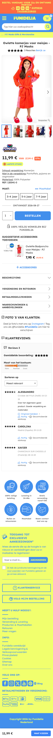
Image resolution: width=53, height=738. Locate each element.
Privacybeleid (9, 655)
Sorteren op (11, 377)
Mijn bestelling (10, 618)
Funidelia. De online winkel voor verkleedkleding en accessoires (25, 18)
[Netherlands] (5, 683)
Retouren (7, 628)
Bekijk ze (40, 50)
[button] (48, 92)
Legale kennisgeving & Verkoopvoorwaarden (15, 650)
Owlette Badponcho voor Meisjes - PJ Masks (37, 249)
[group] (6, 131)
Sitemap (7, 661)
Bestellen (33, 215)
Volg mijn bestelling (28, 598)
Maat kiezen (41, 733)
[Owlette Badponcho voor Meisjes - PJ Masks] (19, 251)
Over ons (7, 664)
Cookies (6, 658)
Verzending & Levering (15, 621)
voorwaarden (14, 571)
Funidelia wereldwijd (13, 645)
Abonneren (38, 559)
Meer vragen (9, 631)
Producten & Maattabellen (17, 624)
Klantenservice (28, 587)
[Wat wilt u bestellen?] (4, 18)
